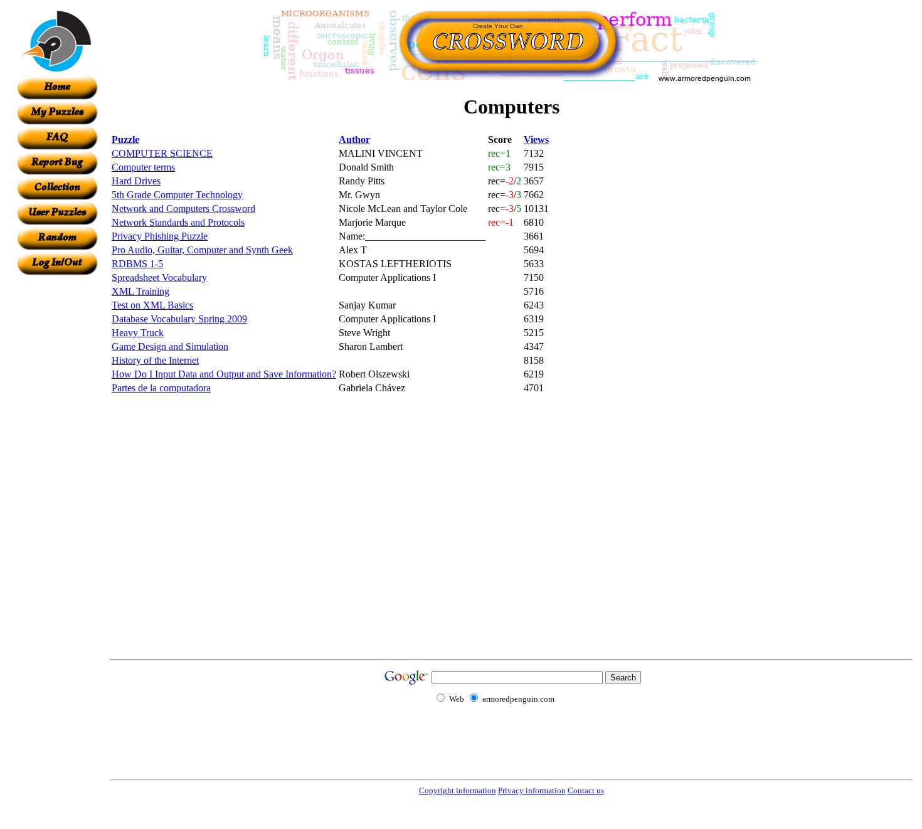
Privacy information (532, 790)
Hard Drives (136, 181)
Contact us (586, 790)
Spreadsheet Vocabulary (159, 277)
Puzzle (125, 139)
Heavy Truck (138, 332)
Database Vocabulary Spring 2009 (179, 319)
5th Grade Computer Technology (177, 194)
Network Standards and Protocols (178, 222)
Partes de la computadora (161, 388)
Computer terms (143, 167)
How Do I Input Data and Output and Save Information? (224, 374)
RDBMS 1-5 (137, 263)
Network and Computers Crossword (183, 208)
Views (536, 139)
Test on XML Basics (152, 305)
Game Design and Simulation (170, 346)
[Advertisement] (57, 463)
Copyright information (457, 790)
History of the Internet (155, 360)
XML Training (140, 291)
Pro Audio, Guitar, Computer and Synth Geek (202, 250)
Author (354, 139)
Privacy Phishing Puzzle (160, 236)
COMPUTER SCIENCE (162, 153)
